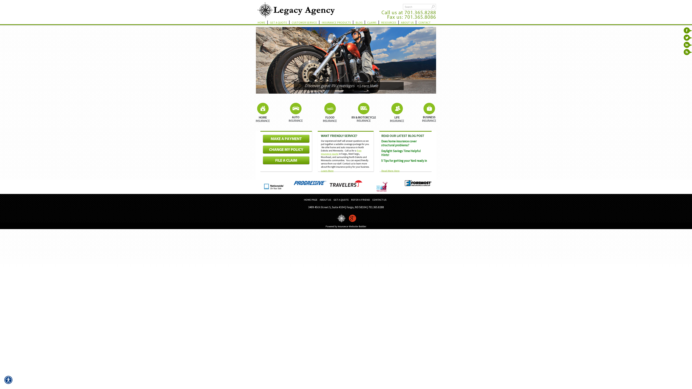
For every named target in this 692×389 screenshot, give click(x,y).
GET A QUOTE (341, 199)
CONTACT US (379, 199)
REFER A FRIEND (360, 199)
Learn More (327, 170)
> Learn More (367, 85)
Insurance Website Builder (352, 226)
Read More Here (390, 170)
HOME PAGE (310, 199)
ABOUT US (325, 199)
